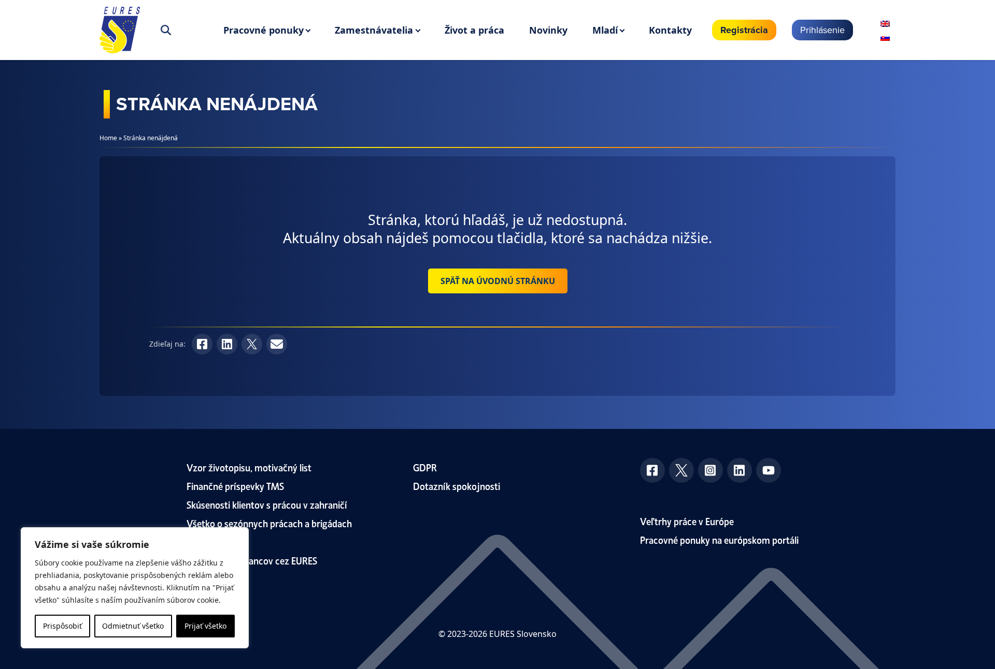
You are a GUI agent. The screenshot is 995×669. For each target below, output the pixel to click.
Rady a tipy (209, 541)
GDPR (425, 466)
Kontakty (670, 30)
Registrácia (744, 30)
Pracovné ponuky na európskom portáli (719, 539)
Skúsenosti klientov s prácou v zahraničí (267, 504)
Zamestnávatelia (374, 30)
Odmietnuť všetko (133, 626)
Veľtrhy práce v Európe (687, 520)
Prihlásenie (822, 29)
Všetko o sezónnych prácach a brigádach (269, 522)
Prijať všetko (205, 626)
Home (108, 137)
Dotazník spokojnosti (456, 485)
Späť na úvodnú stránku (497, 281)
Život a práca (474, 30)
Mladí (605, 30)
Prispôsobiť (62, 626)
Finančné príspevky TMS (235, 485)
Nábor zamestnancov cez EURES (252, 560)
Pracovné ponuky (263, 30)
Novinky (548, 30)
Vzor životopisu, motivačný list (249, 466)
